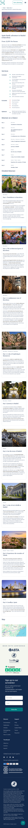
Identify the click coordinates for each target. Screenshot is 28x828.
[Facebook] (4, 757)
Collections (6, 725)
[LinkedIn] (10, 757)
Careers (5, 745)
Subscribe (14, 709)
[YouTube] (13, 757)
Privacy (17, 725)
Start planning (18, 2)
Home (4, 7)
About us (5, 743)
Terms (16, 730)
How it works (6, 734)
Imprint (5, 748)
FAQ (16, 722)
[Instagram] (7, 757)
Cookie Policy (18, 727)
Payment (17, 733)
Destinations (6, 722)
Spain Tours (9, 7)
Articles (5, 727)
